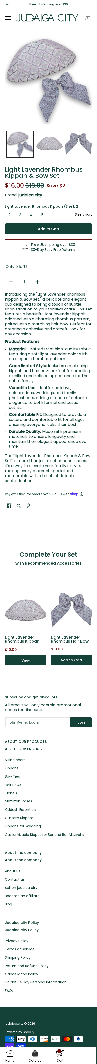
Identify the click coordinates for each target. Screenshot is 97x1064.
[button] (88, 18)
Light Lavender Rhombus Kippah (22, 639)
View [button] (25, 660)
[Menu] (8, 18)
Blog (8, 904)
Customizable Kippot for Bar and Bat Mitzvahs (44, 834)
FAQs (9, 990)
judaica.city (14, 1023)
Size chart (83, 214)
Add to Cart (48, 228)
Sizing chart (15, 759)
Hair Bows (13, 784)
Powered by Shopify (19, 1032)
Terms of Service (20, 949)
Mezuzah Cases (18, 801)
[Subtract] (11, 282)
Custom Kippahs (19, 817)
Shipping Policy (18, 957)
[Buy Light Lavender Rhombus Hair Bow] (71, 609)
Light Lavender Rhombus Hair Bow (70, 639)
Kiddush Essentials (20, 809)
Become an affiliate (22, 895)
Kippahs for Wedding (23, 826)
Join (81, 722)
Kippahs (11, 768)
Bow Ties (12, 776)
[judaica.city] (47, 18)
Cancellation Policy (21, 974)
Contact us (15, 879)
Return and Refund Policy (26, 965)
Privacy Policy (16, 940)
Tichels (11, 793)
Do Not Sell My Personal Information (36, 982)
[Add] (37, 282)
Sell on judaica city (21, 887)
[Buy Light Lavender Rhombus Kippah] (25, 609)
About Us (12, 871)
